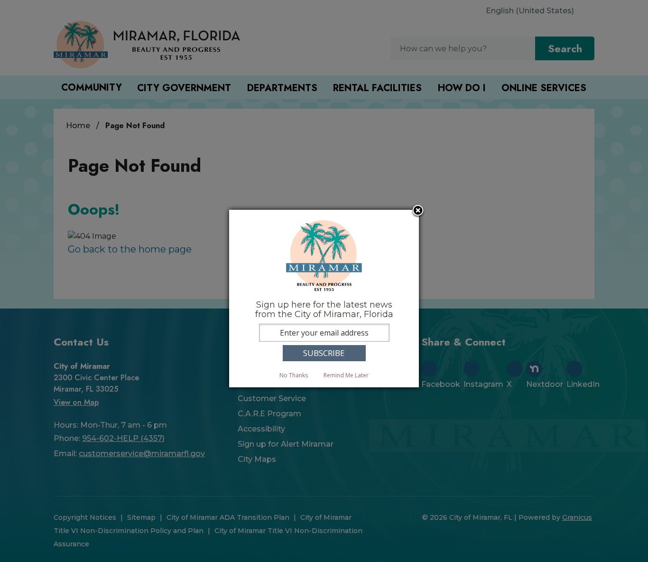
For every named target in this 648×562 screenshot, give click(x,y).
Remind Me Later (346, 375)
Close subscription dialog (418, 211)
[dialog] (324, 298)
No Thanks (293, 375)
